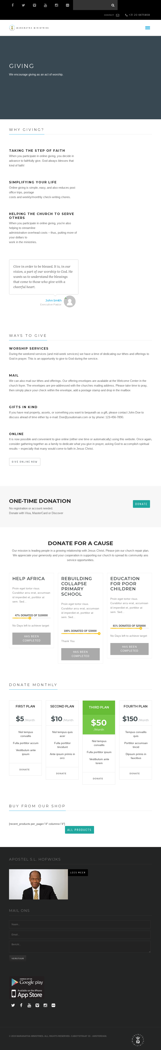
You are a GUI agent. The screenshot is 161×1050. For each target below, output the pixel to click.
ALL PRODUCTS (79, 830)
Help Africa (28, 578)
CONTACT (109, 15)
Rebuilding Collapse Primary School (76, 586)
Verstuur (18, 958)
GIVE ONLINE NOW (25, 461)
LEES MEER (78, 872)
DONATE (24, 769)
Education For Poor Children (125, 584)
